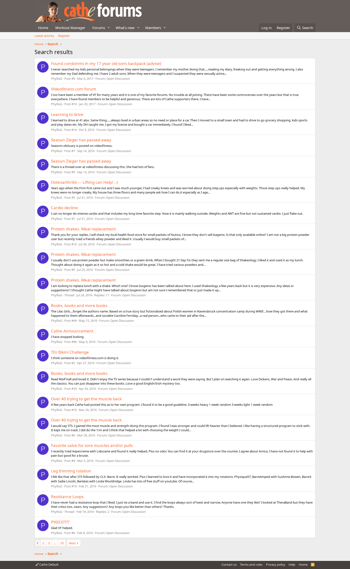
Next (72, 543)
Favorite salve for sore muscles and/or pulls (92, 445)
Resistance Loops (67, 496)
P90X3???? (60, 522)
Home (43, 27)
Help (292, 564)
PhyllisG (56, 78)
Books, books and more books (79, 305)
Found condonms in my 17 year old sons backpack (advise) (106, 63)
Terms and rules (251, 564)
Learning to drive (67, 114)
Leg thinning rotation (71, 471)
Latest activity (44, 36)
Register (64, 36)
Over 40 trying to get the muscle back (86, 398)
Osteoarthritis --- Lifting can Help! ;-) (84, 182)
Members (153, 27)
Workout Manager (70, 27)
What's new (125, 27)
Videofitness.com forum (73, 89)
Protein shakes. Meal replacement (83, 229)
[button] (108, 27)
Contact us (229, 564)
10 (62, 543)
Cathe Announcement (72, 331)
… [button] (55, 543)
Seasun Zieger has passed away (81, 140)
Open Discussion (118, 78)
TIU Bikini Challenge (70, 352)
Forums (98, 27)
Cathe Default (49, 564)
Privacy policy (275, 564)
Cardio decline (64, 207)
